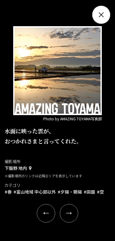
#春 (8, 192)
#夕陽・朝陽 (70, 192)
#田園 (89, 192)
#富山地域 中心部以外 (34, 192)
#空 (100, 192)
